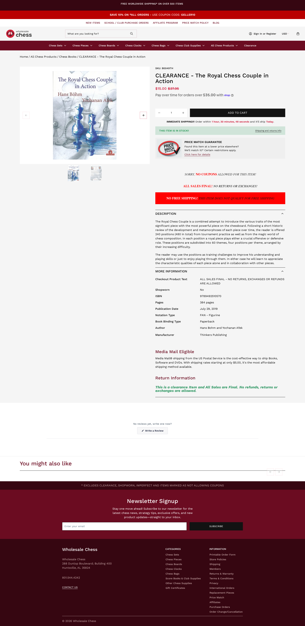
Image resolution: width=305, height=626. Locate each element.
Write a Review (156, 431)
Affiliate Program (165, 22)
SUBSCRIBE (216, 526)
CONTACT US (70, 587)
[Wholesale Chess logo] (33, 33)
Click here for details (197, 154)
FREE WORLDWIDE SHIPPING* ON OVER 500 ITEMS (152, 3)
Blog (216, 22)
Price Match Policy (195, 22)
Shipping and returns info (268, 130)
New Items (93, 22)
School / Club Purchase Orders (126, 22)
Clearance (250, 45)
